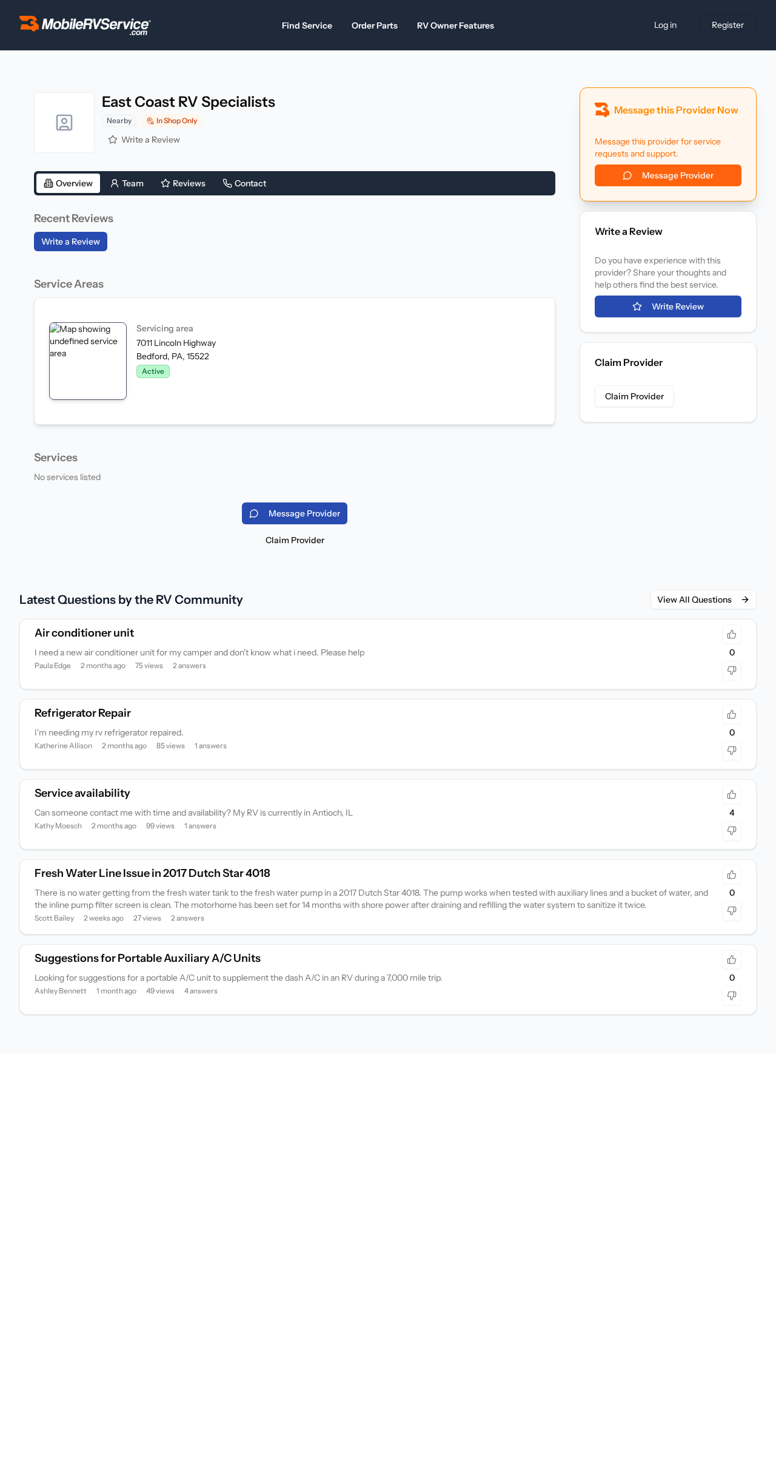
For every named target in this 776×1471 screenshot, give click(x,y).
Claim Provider (295, 540)
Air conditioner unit (84, 633)
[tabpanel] (294, 346)
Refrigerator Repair (83, 713)
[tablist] (294, 183)
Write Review (678, 306)
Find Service (307, 25)
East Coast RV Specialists (188, 101)
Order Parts (375, 25)
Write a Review (150, 139)
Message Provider (678, 175)
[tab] (68, 183)
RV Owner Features (455, 25)
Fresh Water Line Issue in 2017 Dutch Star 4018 (152, 873)
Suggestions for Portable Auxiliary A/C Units (148, 958)
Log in (665, 24)
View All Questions (694, 599)
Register (728, 24)
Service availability (82, 793)
